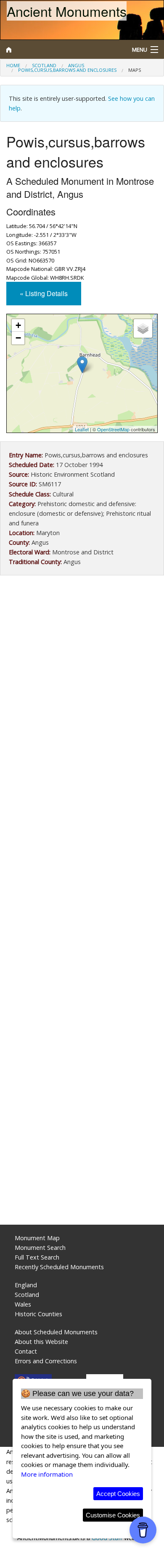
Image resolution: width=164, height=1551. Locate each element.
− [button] (18, 338)
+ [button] (18, 325)
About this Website (41, 1342)
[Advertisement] (82, 674)
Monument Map (37, 1238)
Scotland (44, 65)
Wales (23, 1304)
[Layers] (143, 328)
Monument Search (40, 1248)
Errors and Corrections (46, 1361)
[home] (61, 49)
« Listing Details (44, 293)
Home (13, 65)
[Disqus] (82, 879)
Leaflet (82, 429)
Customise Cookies (113, 1515)
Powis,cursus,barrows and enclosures (67, 70)
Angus (76, 65)
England (26, 1285)
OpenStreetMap (113, 429)
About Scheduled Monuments (56, 1332)
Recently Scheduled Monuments (59, 1267)
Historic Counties (38, 1314)
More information (47, 1474)
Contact (26, 1351)
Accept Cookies (118, 1493)
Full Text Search (37, 1257)
